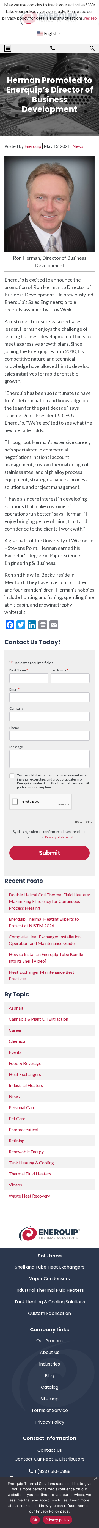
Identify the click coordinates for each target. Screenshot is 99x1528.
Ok (34, 1520)
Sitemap (49, 1399)
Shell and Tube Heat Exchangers (49, 1267)
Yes (86, 17)
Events (15, 1052)
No (94, 17)
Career (15, 1030)
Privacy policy (57, 1520)
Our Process (49, 1341)
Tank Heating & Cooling (31, 1162)
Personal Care (22, 1107)
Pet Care (17, 1118)
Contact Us (49, 1450)
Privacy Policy (49, 1422)
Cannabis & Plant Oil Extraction (38, 1019)
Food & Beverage (25, 1063)
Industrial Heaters (26, 1085)
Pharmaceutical (23, 1129)
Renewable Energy (26, 1151)
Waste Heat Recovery (29, 1195)
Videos (15, 1184)
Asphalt (16, 1007)
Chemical (17, 1041)
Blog (49, 1375)
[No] (95, 1479)
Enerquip (32, 146)
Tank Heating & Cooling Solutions (49, 1302)
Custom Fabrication (49, 1313)
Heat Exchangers (25, 1074)
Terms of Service (49, 1410)
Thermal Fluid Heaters (30, 1173)
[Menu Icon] (7, 48)
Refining (16, 1140)
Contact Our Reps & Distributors (49, 1459)
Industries (49, 1364)
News (77, 146)
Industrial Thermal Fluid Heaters (49, 1290)
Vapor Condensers (49, 1278)
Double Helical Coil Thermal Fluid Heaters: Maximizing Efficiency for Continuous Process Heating (49, 901)
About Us (49, 1352)
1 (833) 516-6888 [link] (53, 1471)
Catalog (49, 1387)
